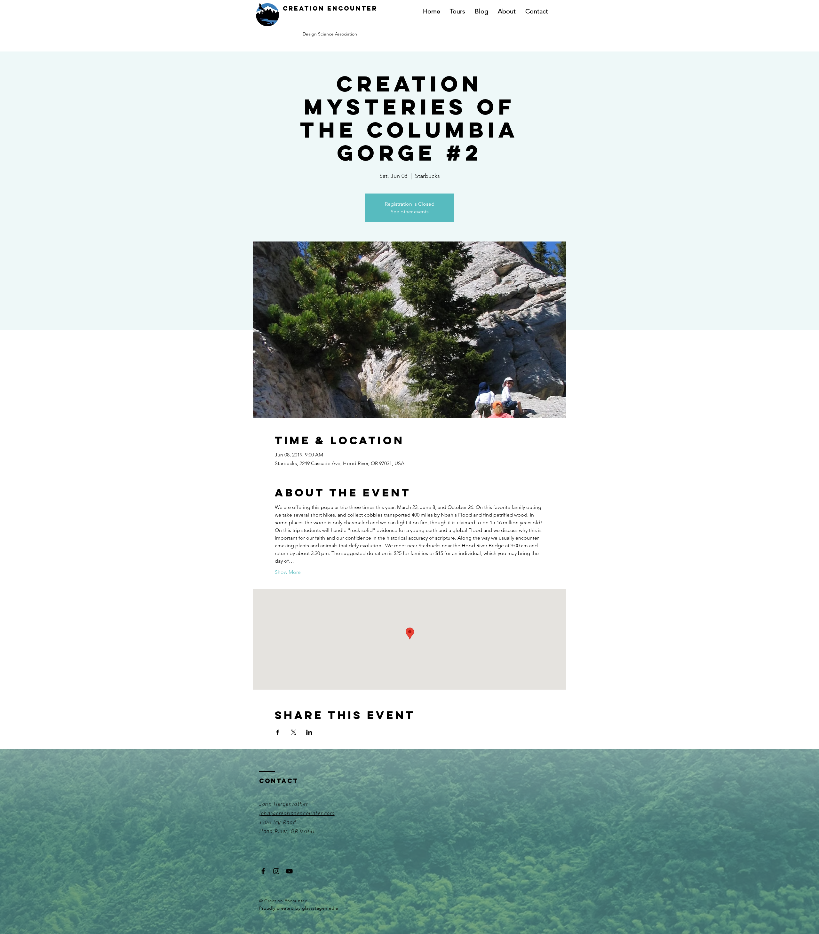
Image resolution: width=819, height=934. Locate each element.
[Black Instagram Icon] (276, 871)
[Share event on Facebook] (278, 732)
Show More (288, 572)
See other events (410, 212)
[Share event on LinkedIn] (309, 732)
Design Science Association (330, 34)
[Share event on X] (293, 732)
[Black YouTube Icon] (289, 871)
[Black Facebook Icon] (263, 871)
